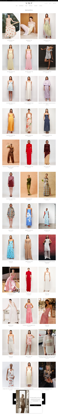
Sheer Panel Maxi (47, 166)
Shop (26, 5)
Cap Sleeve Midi (47, 230)
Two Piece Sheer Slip (11, 71)
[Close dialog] (41, 390)
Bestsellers (21, 5)
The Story (30, 5)
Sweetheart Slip (29, 40)
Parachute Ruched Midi (11, 135)
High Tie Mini (10, 230)
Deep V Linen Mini (29, 356)
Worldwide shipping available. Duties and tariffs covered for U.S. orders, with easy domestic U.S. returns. (34, 0)
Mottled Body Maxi (10, 40)
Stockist (35, 5)
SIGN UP (35, 405)
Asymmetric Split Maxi (29, 166)
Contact (40, 5)
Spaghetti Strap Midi (29, 135)
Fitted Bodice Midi (47, 40)
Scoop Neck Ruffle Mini (47, 71)
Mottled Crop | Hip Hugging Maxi (29, 325)
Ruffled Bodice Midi (29, 261)
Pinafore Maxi (10, 325)
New (16, 5)
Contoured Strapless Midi (47, 135)
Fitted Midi (11, 261)
